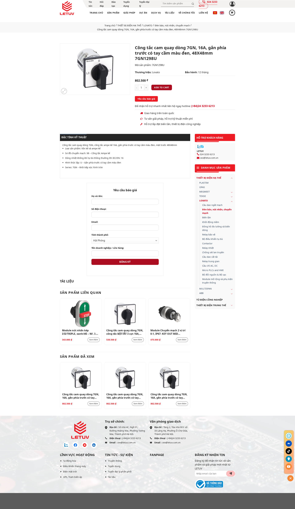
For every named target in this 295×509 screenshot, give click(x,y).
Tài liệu (169, 12)
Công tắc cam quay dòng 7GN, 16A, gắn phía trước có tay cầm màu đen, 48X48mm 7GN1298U (80, 396)
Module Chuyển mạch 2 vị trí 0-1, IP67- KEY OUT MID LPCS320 (167, 332)
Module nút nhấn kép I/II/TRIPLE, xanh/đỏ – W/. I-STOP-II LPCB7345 (79, 332)
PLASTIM (203, 182)
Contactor (207, 243)
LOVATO (148, 25)
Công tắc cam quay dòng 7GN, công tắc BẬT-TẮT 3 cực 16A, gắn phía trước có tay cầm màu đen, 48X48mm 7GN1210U (124, 332)
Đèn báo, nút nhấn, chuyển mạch (172, 25)
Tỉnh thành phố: (99, 234)
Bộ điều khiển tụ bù (212, 239)
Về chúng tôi (187, 12)
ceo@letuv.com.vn (209, 157)
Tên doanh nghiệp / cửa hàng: (107, 247)
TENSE (202, 196)
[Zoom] (64, 91)
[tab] (73, 137)
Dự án (143, 12)
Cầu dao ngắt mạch (212, 205)
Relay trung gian (210, 261)
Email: (94, 221)
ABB (201, 293)
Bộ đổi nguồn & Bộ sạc (214, 274)
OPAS (202, 187)
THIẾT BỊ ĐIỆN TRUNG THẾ (211, 305)
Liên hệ (203, 12)
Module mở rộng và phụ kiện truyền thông (217, 281)
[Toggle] (231, 178)
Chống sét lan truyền (213, 252)
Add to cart (161, 87)
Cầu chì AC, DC (210, 265)
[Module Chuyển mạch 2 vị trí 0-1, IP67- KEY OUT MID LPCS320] (169, 314)
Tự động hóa (69, 460)
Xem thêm (93, 339)
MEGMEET (204, 191)
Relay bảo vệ (208, 234)
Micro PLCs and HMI (213, 270)
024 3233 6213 (207, 154)
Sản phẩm (113, 12)
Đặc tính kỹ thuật (74, 137)
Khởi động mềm (210, 222)
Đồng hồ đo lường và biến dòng (216, 228)
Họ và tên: (97, 196)
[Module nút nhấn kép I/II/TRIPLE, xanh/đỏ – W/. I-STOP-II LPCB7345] (81, 314)
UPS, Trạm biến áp (72, 476)
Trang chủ (96, 12)
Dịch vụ (156, 12)
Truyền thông (115, 460)
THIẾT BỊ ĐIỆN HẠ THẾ (129, 25)
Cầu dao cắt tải (210, 256)
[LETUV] (67, 8)
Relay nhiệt (208, 247)
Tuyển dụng (114, 466)
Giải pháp (129, 12)
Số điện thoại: (98, 209)
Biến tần (206, 217)
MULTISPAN (205, 288)
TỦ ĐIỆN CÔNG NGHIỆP (209, 299)
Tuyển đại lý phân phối (120, 471)
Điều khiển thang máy (74, 466)
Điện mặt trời (70, 471)
